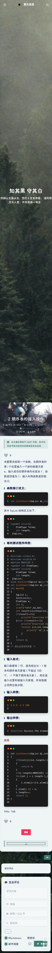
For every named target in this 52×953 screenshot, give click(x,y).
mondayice (27, 428)
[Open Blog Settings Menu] (45, 945)
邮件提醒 (13, 944)
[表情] (30, 944)
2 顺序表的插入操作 (26, 418)
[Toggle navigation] (47, 5)
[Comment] (45, 939)
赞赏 (26, 832)
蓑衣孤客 (29, 4)
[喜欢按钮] (6, 455)
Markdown (14, 938)
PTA (45, 425)
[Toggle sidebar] (4, 5)
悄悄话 (31, 938)
